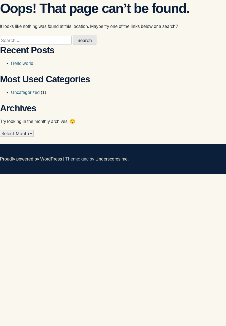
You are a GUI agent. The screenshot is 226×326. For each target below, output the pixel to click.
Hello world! (22, 63)
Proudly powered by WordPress (31, 159)
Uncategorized (25, 92)
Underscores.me (111, 159)
